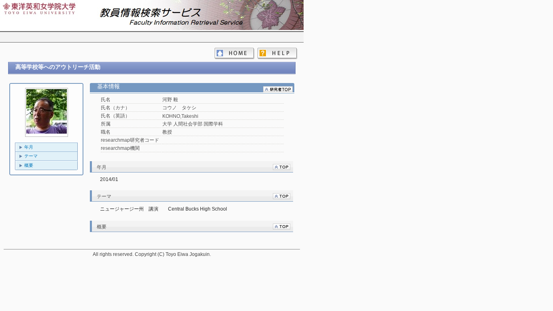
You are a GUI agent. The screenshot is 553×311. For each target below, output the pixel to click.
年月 (28, 147)
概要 (28, 165)
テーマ (31, 155)
